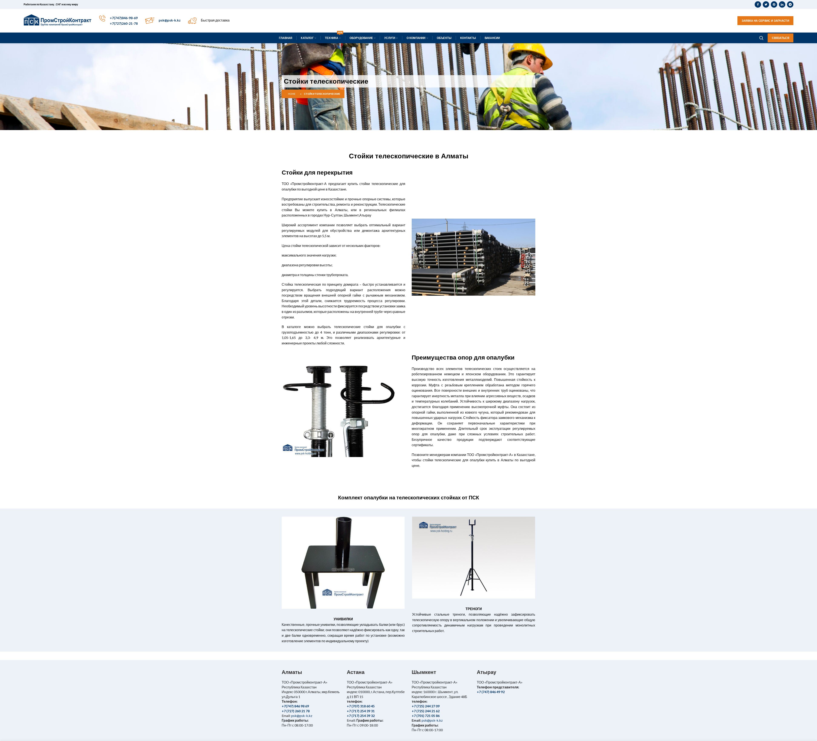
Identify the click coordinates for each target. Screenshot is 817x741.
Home (291, 93)
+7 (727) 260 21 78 (296, 711)
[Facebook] (758, 4)
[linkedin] (782, 4)
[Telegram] (790, 4)
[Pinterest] (774, 4)
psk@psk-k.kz (170, 20)
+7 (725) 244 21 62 (426, 711)
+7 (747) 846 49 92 (491, 692)
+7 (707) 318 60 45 (361, 706)
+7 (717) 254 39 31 (361, 711)
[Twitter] (766, 4)
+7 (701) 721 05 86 (426, 716)
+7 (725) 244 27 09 (426, 706)
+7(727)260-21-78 (124, 23)
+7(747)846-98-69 (124, 18)
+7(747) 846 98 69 (295, 706)
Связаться (780, 38)
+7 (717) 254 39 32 (361, 716)
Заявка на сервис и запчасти (765, 20)
